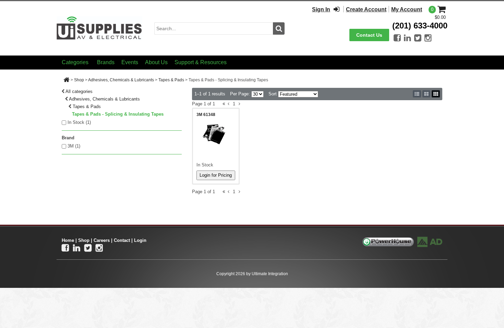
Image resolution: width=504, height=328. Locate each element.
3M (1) (74, 146)
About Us (156, 62)
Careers (102, 240)
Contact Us (369, 35)
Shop (79, 80)
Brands (106, 62)
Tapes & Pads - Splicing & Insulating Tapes (118, 114)
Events (129, 62)
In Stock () (79, 122)
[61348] (215, 135)
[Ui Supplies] (99, 28)
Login (140, 240)
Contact (122, 240)
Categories (75, 62)
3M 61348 (205, 114)
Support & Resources (201, 62)
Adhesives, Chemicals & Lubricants (121, 80)
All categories (79, 91)
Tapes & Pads (171, 80)
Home (68, 240)
